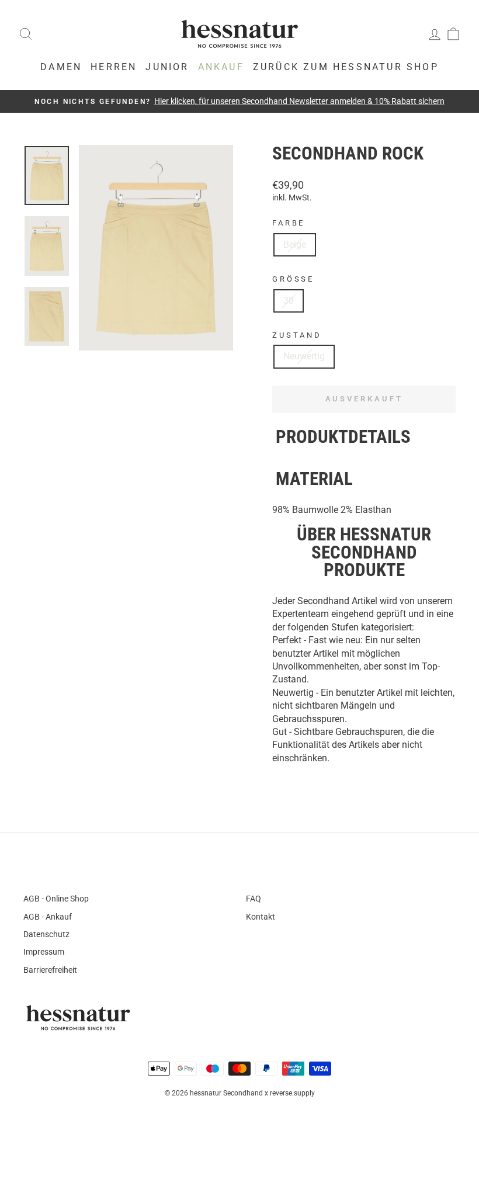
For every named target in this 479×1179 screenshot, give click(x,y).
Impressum (43, 951)
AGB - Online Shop (56, 898)
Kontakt (260, 916)
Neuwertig (304, 356)
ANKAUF (221, 66)
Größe (293, 279)
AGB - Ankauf (47, 916)
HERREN (114, 66)
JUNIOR (167, 66)
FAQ (253, 898)
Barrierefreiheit (50, 970)
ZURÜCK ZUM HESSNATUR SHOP (346, 66)
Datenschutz (46, 934)
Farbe (288, 223)
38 (288, 300)
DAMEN (61, 66)
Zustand (297, 335)
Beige (294, 244)
